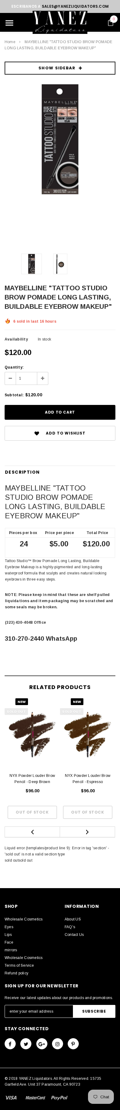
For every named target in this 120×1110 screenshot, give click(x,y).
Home (10, 42)
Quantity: (14, 367)
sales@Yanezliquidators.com (75, 6)
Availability (16, 339)
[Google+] (41, 1043)
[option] (60, 139)
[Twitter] (25, 1043)
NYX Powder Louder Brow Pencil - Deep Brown (32, 778)
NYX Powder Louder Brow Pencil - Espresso (87, 778)
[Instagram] (57, 1043)
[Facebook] (10, 1043)
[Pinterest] (73, 1043)
